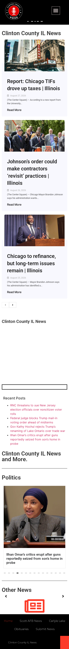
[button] (56, 10)
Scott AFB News (31, 621)
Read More (14, 110)
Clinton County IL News (31, 33)
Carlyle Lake (57, 621)
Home (8, 621)
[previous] (5, 305)
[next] (12, 305)
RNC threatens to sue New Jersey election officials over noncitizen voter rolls (36, 409)
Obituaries (21, 629)
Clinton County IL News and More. (31, 456)
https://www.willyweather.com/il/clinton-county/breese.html (28, 366)
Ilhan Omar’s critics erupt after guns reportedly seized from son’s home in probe (35, 439)
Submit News (45, 629)
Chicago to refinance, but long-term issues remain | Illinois (31, 263)
